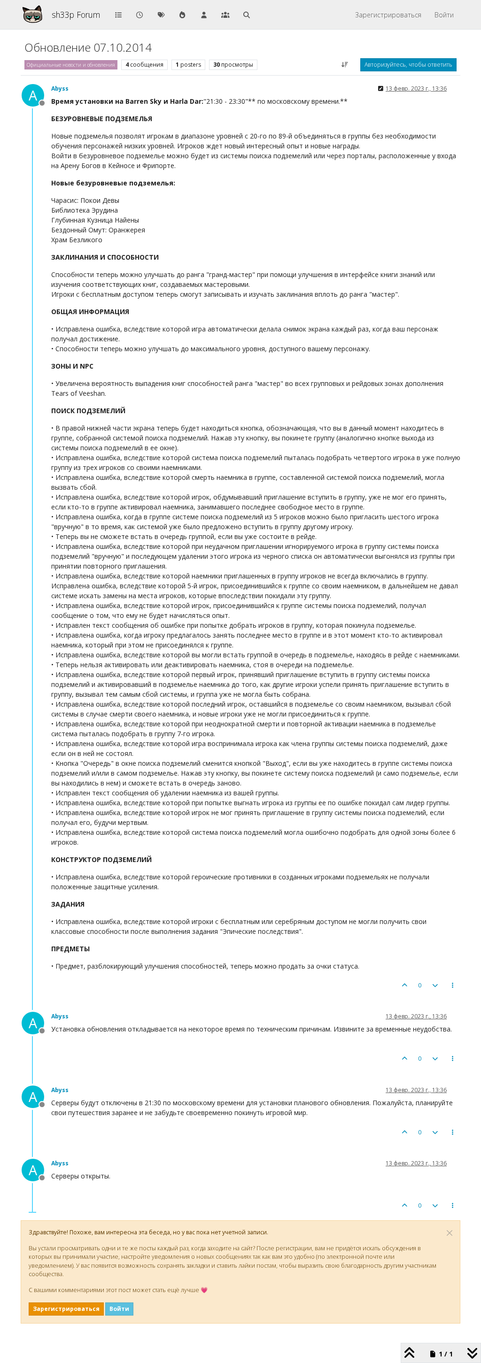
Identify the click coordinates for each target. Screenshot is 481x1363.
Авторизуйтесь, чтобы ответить (408, 65)
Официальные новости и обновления (71, 65)
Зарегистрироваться (66, 1309)
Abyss (60, 88)
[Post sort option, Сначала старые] (345, 64)
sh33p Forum (76, 14)
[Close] (449, 1233)
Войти (119, 1309)
